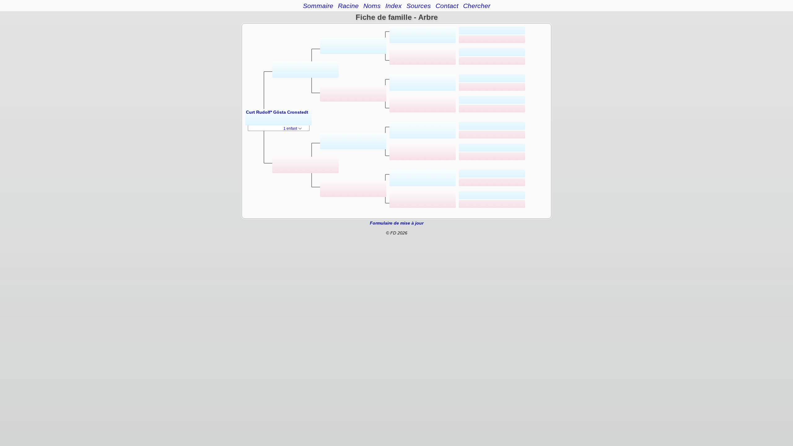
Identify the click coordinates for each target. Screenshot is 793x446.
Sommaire (318, 5)
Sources (418, 5)
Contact (447, 5)
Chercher (476, 5)
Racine (348, 5)
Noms (372, 5)
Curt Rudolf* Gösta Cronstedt (277, 112)
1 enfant (290, 128)
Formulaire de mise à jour (396, 223)
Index (393, 5)
